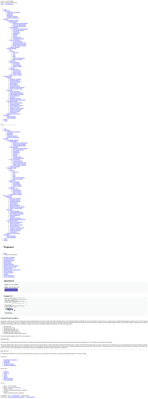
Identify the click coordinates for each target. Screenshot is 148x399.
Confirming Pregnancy (15, 81)
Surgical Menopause (15, 95)
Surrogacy (12, 68)
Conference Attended (12, 16)
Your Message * (8, 305)
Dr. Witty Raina (16, 395)
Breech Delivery (14, 84)
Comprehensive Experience (13, 12)
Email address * (8, 300)
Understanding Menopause (16, 93)
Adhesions (15, 34)
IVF (14, 54)
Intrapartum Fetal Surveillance (17, 87)
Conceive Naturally (17, 41)
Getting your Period (15, 104)
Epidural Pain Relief (15, 86)
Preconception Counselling (19, 44)
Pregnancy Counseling (15, 79)
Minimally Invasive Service (13, 113)
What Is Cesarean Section (16, 88)
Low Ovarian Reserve (18, 30)
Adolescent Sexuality (15, 111)
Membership (10, 15)
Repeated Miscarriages (18, 38)
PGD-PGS (12, 61)
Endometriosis (16, 33)
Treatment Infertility (11, 48)
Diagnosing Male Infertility (19, 26)
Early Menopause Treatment (17, 94)
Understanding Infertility (13, 20)
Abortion (6, 274)
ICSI (14, 55)
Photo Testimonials (8, 378)
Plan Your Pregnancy (15, 80)
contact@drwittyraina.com (13, 387)
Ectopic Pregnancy (8, 271)
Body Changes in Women (16, 102)
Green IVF (15, 52)
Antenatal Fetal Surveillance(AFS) (12, 269)
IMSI (14, 56)
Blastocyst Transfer (17, 59)
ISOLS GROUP (30, 397)
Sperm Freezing (17, 72)
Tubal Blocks (16, 31)
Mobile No (7, 302)
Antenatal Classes (8, 268)
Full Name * (8, 298)
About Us (6, 371)
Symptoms (12, 97)
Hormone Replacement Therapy (18, 100)
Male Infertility (13, 22)
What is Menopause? (15, 91)
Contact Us (6, 373)
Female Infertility (14, 27)
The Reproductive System (16, 105)
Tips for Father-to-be (9, 275)
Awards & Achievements (13, 17)
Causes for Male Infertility (19, 24)
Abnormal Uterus (17, 37)
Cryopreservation (14, 69)
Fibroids (15, 36)
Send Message (8, 313)
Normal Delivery (14, 83)
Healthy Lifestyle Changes (19, 45)
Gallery (5, 375)
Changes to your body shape (17, 108)
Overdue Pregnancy (8, 272)
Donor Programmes (14, 62)
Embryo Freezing (17, 73)
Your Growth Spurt (14, 106)
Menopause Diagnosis (15, 98)
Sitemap (6, 377)
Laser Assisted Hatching (19, 58)
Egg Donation (16, 63)
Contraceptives (13, 112)
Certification (10, 13)
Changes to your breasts (16, 109)
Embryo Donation (17, 66)
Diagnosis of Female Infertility (20, 29)
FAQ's (5, 374)
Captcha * (7, 306)
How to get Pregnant (15, 40)
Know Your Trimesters (9, 276)
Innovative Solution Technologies (16, 397)
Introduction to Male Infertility (20, 23)
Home (5, 253)
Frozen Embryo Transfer (16, 74)
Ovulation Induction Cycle (19, 42)
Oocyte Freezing (17, 70)
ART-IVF (12, 51)
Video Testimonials (8, 380)
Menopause (9, 90)
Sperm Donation (17, 65)
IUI (11, 49)
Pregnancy (9, 77)
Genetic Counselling (15, 47)
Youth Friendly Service (12, 101)
